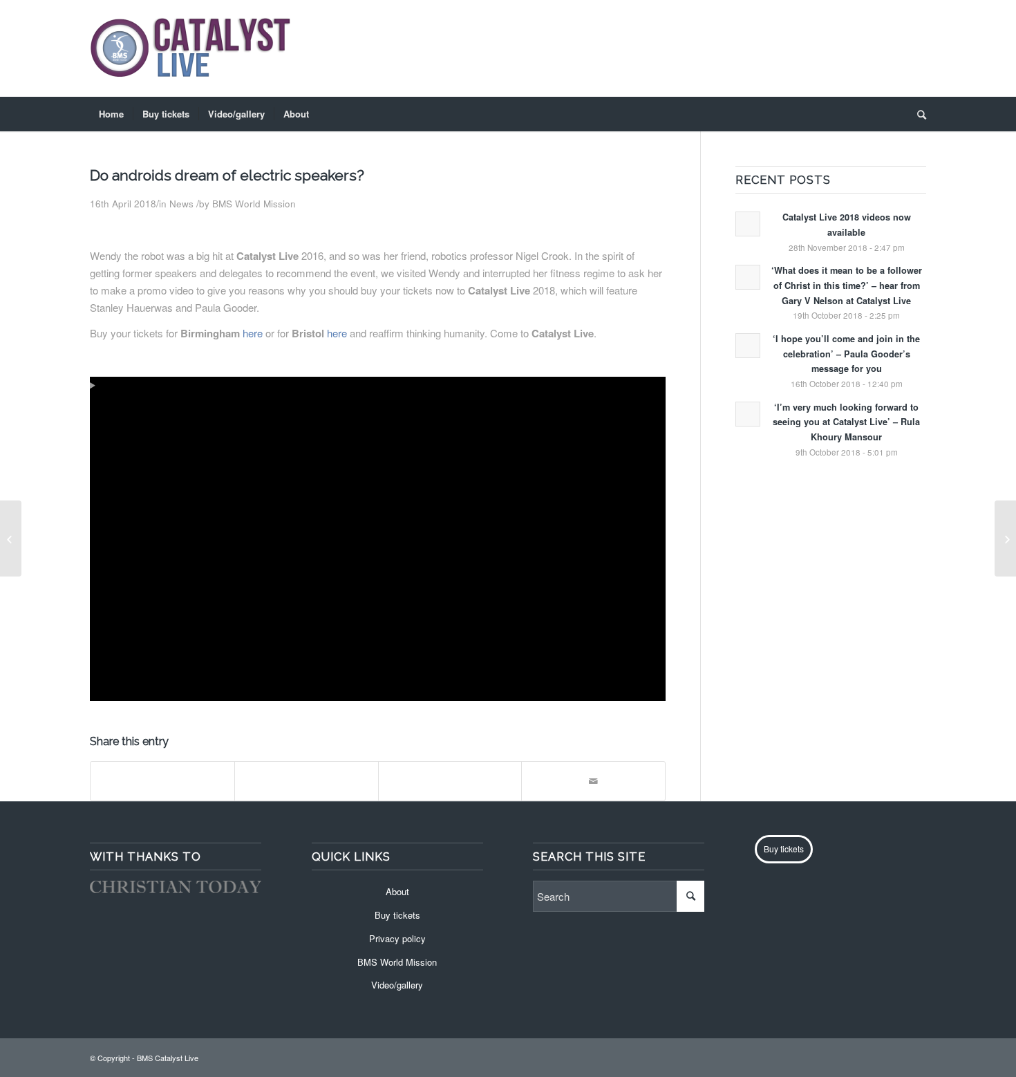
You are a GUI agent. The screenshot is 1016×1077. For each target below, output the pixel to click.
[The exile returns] (10, 538)
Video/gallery (397, 984)
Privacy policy (397, 938)
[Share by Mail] (593, 781)
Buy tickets (397, 914)
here (253, 333)
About (397, 891)
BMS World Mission (254, 203)
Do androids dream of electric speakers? (227, 175)
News (181, 203)
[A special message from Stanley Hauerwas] (1005, 538)
